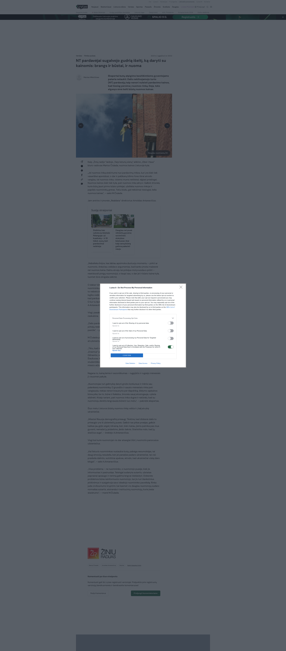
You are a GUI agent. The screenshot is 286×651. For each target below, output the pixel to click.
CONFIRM (127, 355)
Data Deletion (130, 363)
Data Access (143, 363)
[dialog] (143, 325)
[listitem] (143, 318)
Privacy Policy (156, 363)
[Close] (182, 288)
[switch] (171, 323)
